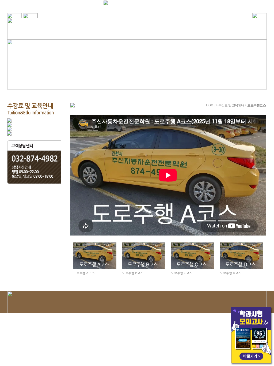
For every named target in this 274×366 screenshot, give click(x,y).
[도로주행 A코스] (94, 255)
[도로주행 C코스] (192, 255)
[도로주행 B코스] (143, 255)
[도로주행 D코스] (241, 255)
